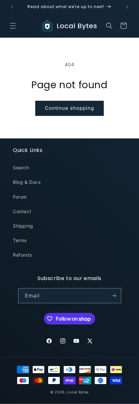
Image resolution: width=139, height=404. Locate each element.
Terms (20, 240)
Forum (20, 197)
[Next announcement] (127, 7)
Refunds (22, 255)
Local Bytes (78, 392)
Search (21, 167)
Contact (22, 211)
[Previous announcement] (12, 7)
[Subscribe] (114, 295)
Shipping (23, 226)
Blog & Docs (27, 182)
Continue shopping (69, 108)
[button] (13, 26)
